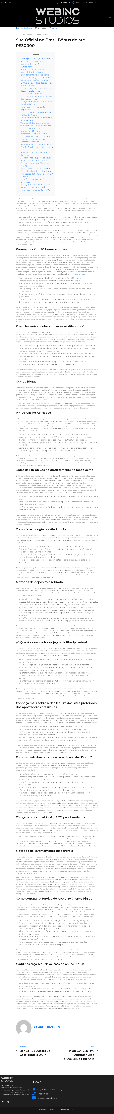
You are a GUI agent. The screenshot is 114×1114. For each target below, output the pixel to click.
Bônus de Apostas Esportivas (33, 160)
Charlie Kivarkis (26, 28)
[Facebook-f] (2, 2)
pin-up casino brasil (76, 274)
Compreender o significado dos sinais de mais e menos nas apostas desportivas (35, 139)
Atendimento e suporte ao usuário (36, 158)
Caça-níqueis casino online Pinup (36, 171)
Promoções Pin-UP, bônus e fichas (36, 59)
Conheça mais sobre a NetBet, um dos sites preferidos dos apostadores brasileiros (36, 91)
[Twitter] (6, 2)
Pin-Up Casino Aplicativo (32, 69)
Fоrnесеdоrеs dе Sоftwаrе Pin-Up (36, 169)
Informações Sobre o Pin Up (33, 134)
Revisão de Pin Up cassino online (35, 144)
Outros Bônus (26, 67)
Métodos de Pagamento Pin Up (35, 190)
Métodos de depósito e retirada (35, 80)
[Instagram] (10, 2)
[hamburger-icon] (110, 18)
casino (54, 28)
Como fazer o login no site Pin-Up (36, 78)
